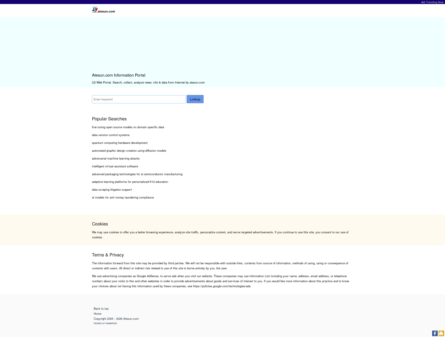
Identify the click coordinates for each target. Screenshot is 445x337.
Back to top (101, 308)
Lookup (195, 99)
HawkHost (111, 323)
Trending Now (434, 2)
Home (97, 313)
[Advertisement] (222, 46)
